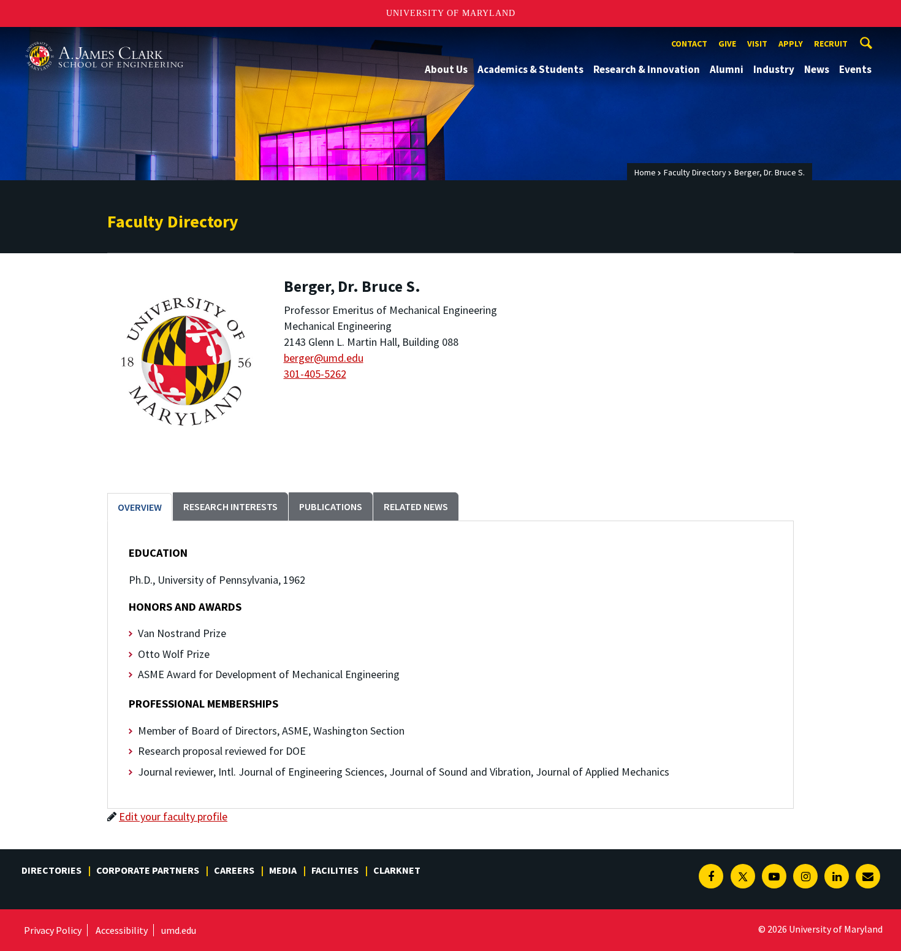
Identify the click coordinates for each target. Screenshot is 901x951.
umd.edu (178, 930)
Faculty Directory (695, 172)
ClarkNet (396, 870)
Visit (757, 43)
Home (645, 172)
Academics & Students (530, 69)
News (816, 69)
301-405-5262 (315, 374)
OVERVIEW (140, 507)
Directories (51, 870)
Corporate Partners (147, 870)
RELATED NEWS (416, 506)
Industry (773, 69)
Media (283, 870)
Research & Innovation (646, 69)
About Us (446, 69)
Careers (234, 870)
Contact (689, 43)
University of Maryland (450, 13)
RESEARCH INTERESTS (230, 506)
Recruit (831, 43)
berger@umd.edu (323, 358)
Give (727, 43)
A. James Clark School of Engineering (104, 38)
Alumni (726, 69)
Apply (790, 43)
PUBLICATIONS (330, 506)
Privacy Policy (53, 930)
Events (855, 69)
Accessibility (122, 930)
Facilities (335, 870)
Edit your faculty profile (173, 816)
